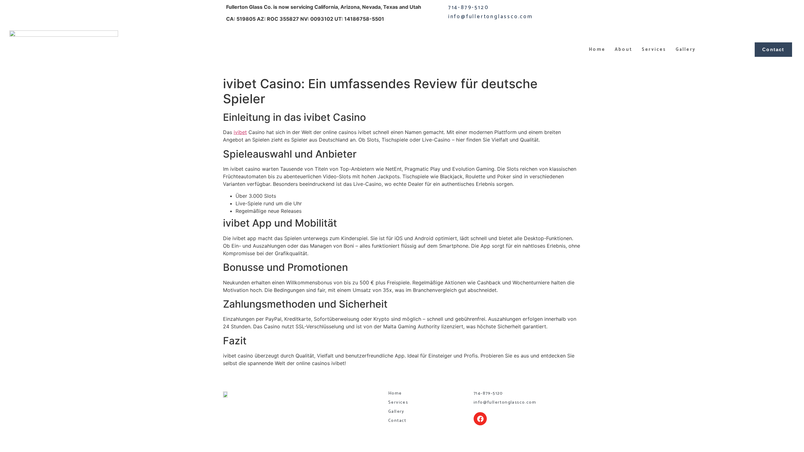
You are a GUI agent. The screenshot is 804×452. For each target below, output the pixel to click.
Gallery (686, 49)
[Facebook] (480, 418)
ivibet (240, 132)
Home (597, 49)
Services (654, 49)
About (623, 49)
